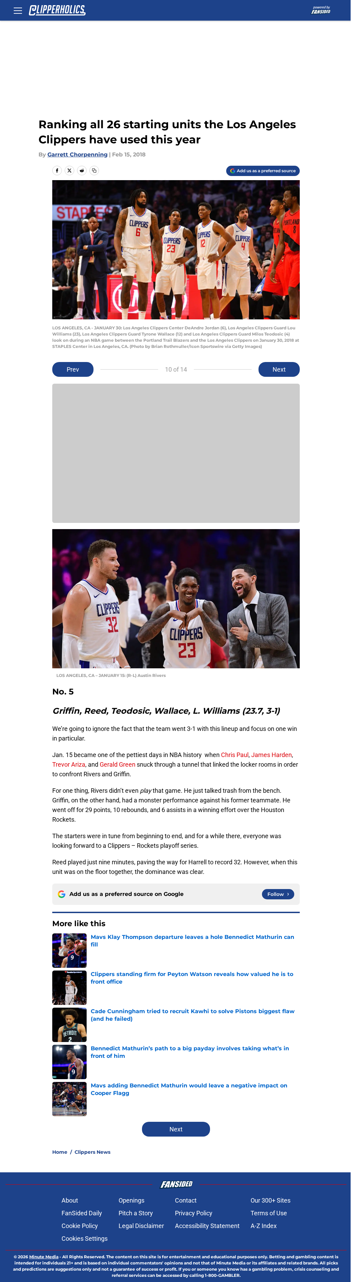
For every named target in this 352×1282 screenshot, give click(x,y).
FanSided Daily (82, 1213)
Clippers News (92, 1152)
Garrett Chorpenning (77, 154)
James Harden (271, 754)
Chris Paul (235, 754)
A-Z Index (264, 1225)
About (70, 1200)
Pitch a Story (136, 1213)
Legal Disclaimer (141, 1225)
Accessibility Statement (207, 1225)
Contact (186, 1200)
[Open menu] (18, 10)
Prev (73, 369)
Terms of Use (269, 1213)
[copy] (94, 170)
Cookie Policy (80, 1225)
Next (279, 369)
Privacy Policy (193, 1213)
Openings (131, 1200)
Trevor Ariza (68, 764)
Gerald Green (117, 764)
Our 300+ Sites (270, 1200)
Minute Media (43, 1256)
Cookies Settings (85, 1238)
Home (59, 1152)
